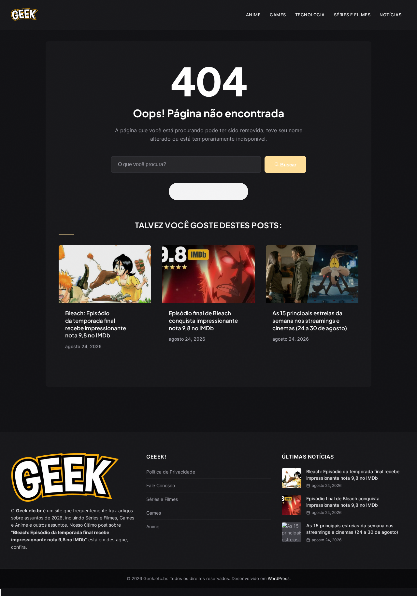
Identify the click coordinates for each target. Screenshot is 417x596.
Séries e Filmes (352, 14)
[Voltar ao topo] (0, 592)
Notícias (390, 14)
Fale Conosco (160, 485)
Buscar (287, 164)
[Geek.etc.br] (24, 17)
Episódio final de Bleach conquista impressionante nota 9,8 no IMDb (203, 320)
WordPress (279, 578)
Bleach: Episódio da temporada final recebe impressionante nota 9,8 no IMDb (95, 324)
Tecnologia (310, 14)
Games (278, 14)
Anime (253, 14)
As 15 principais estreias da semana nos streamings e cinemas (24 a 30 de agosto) (309, 320)
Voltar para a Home (210, 191)
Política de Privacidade (170, 472)
